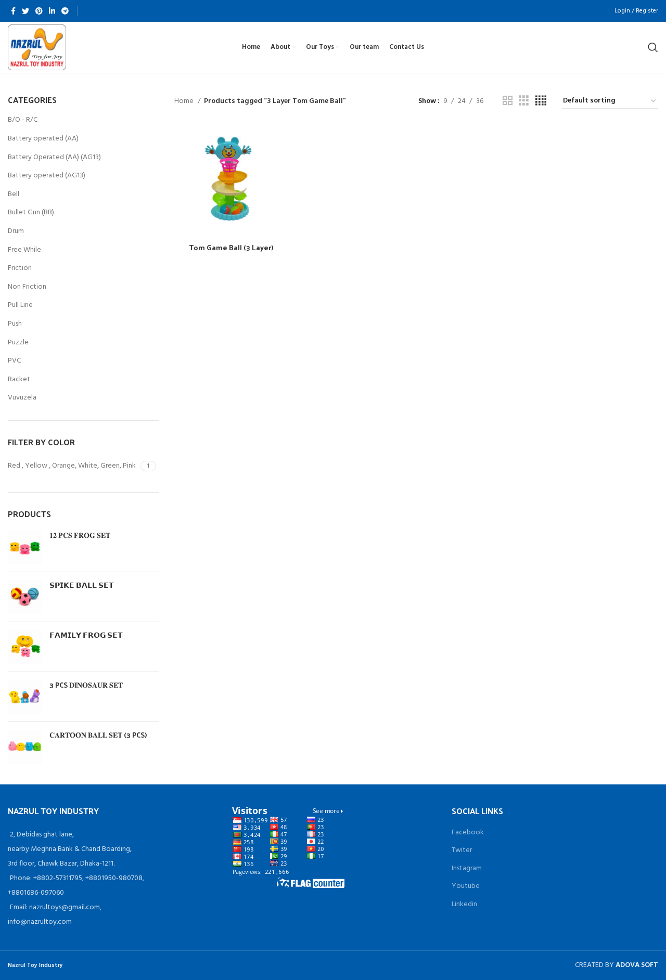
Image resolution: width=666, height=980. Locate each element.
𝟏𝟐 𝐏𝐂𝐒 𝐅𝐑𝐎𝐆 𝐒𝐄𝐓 (79, 535)
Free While (24, 250)
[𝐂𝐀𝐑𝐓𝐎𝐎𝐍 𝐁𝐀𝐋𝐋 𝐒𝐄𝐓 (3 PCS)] (25, 747)
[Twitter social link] (25, 11)
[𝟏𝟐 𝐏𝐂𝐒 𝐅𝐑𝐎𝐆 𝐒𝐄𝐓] (25, 547)
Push (15, 324)
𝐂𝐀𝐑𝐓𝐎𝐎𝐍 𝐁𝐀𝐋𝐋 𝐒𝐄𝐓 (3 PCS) (98, 735)
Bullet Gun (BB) (31, 212)
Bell (13, 194)
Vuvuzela (22, 398)
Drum (16, 231)
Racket (19, 379)
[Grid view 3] (524, 101)
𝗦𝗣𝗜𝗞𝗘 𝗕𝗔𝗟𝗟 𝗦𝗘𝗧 (81, 585)
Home (184, 101)
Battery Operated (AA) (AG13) (54, 157)
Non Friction (27, 287)
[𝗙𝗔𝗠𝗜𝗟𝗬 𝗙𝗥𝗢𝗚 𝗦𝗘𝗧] (25, 647)
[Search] (653, 47)
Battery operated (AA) (43, 139)
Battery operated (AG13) (46, 176)
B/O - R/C (22, 120)
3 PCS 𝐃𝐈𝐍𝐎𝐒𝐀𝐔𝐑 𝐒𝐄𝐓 (86, 685)
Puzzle (18, 343)
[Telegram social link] (65, 11)
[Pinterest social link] (39, 11)
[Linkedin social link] (52, 11)
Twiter (462, 850)
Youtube (466, 886)
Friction (20, 268)
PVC (14, 361)
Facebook (468, 833)
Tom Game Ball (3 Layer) (231, 247)
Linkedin (464, 904)
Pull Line (20, 305)
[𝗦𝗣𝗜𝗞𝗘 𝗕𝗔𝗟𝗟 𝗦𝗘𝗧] (25, 597)
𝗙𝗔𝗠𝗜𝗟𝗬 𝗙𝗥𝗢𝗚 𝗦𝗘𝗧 (86, 635)
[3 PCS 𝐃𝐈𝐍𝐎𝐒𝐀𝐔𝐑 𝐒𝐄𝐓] (25, 697)
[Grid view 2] (508, 101)
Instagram (467, 868)
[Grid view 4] (540, 101)
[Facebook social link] (13, 11)
